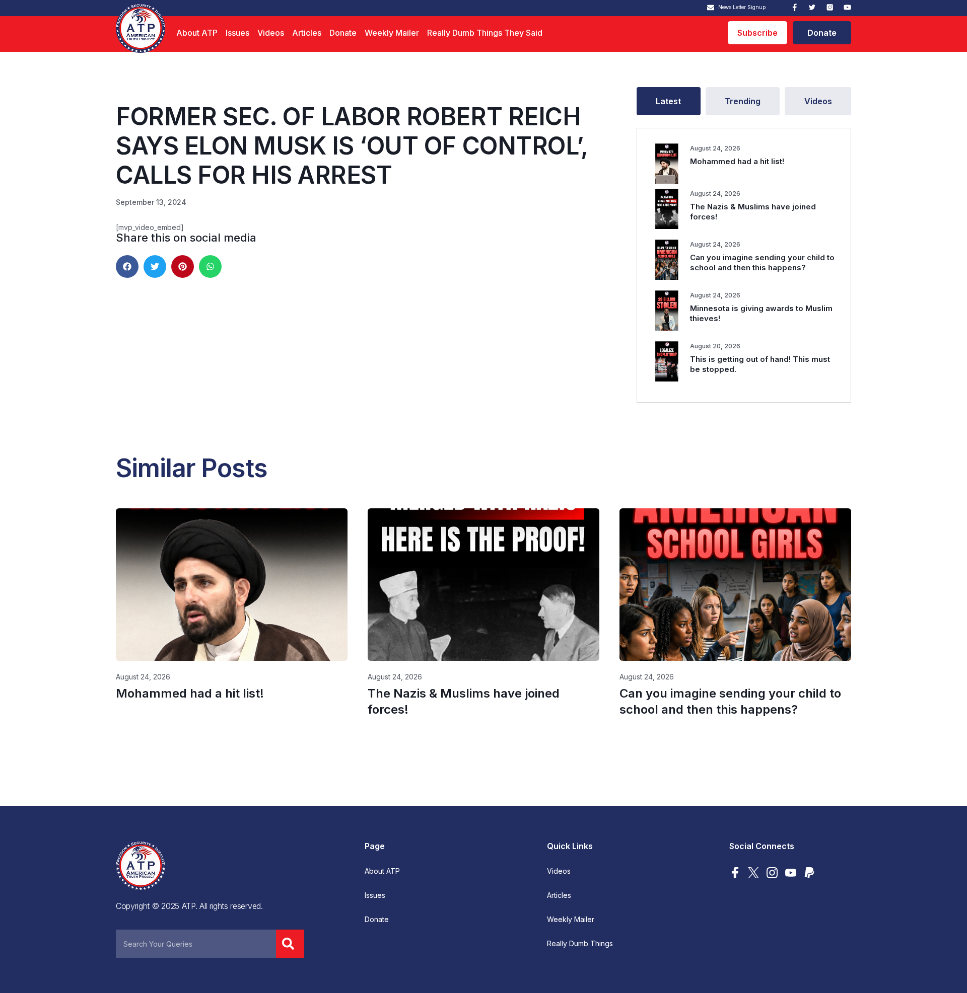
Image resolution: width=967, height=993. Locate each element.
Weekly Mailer (392, 33)
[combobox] (196, 944)
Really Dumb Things (580, 944)
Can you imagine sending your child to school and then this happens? (762, 262)
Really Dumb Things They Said (484, 33)
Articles (306, 33)
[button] (127, 266)
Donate (343, 33)
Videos (270, 33)
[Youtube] (847, 7)
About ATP (197, 33)
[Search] (290, 944)
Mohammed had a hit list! (737, 161)
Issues (237, 33)
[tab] (669, 101)
